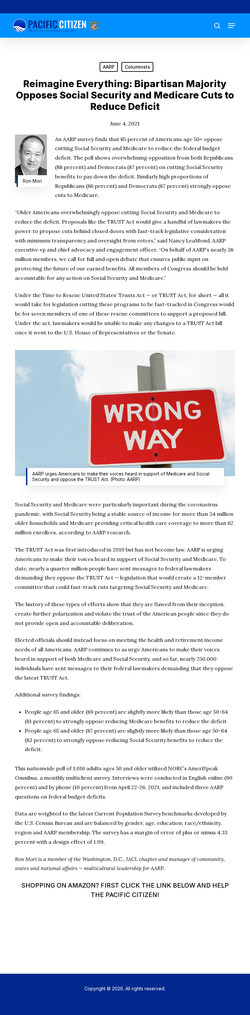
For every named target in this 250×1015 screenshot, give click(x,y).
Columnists (137, 67)
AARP (109, 67)
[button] (231, 25)
